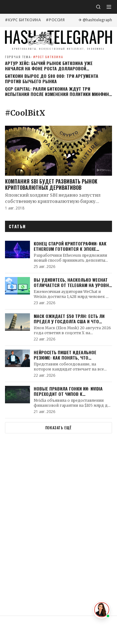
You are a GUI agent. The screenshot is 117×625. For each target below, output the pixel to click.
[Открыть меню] (109, 7)
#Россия (55, 20)
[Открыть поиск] (98, 6)
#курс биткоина (23, 20)
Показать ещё (58, 427)
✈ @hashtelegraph (95, 20)
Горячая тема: (34, 56)
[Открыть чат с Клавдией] (102, 610)
